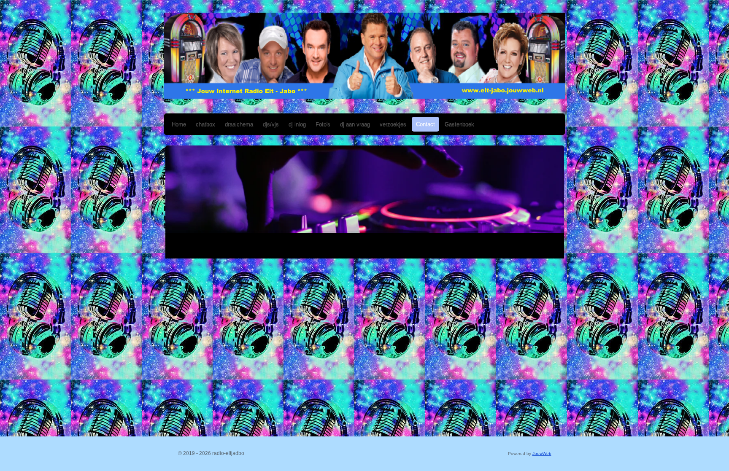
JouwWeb (541, 453)
